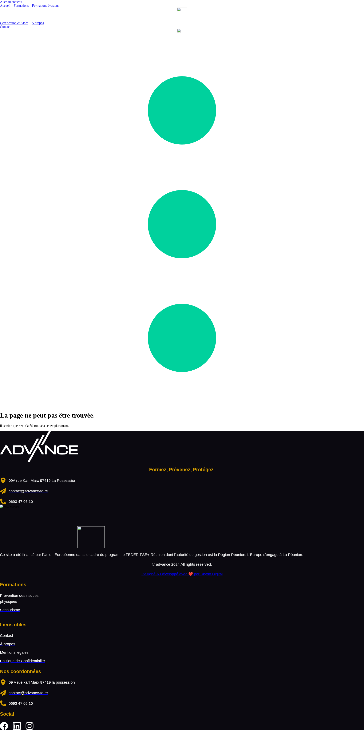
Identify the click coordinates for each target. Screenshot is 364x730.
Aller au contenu (11, 2)
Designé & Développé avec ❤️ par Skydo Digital (182, 574)
